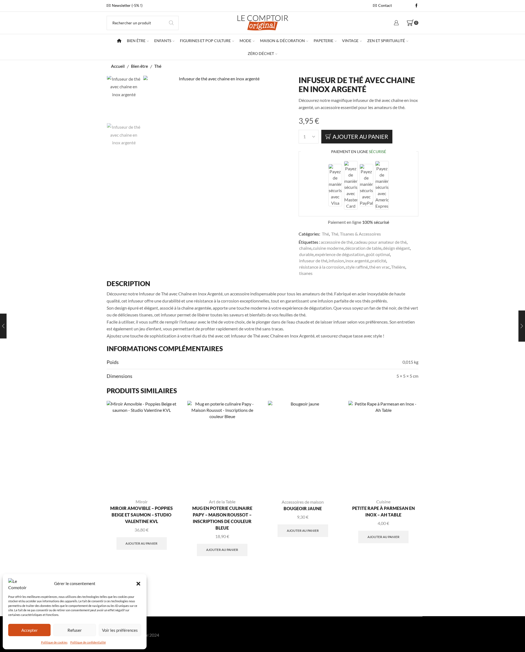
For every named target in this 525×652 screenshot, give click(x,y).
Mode (245, 40)
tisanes (306, 273)
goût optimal (378, 254)
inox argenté (357, 260)
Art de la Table (222, 501)
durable (306, 254)
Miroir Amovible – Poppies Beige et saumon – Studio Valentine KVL (141, 515)
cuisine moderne (328, 248)
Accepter (29, 630)
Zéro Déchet (261, 53)
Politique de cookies (54, 642)
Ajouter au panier (360, 136)
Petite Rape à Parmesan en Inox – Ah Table (383, 511)
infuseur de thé (313, 260)
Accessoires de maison (303, 501)
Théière (398, 266)
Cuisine (383, 501)
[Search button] (171, 23)
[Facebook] (416, 6)
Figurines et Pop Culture (205, 40)
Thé (157, 66)
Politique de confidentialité (88, 642)
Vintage (350, 40)
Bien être (136, 40)
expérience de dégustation (339, 254)
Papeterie (323, 40)
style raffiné (357, 266)
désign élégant (396, 248)
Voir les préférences (120, 630)
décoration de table (363, 248)
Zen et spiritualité (386, 40)
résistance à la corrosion (321, 266)
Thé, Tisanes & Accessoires (356, 233)
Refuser (75, 630)
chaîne (305, 248)
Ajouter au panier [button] (142, 543)
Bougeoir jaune (303, 508)
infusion (336, 260)
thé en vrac (379, 266)
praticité (378, 260)
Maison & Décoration (282, 40)
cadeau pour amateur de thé (380, 242)
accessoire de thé (337, 242)
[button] (138, 583)
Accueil (118, 66)
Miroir (142, 501)
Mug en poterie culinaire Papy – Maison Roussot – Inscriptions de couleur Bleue (222, 518)
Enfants (162, 40)
